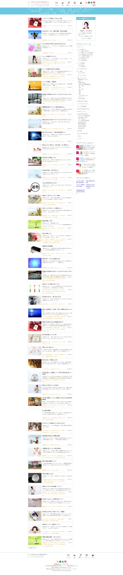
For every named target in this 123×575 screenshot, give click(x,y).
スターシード (30, 9)
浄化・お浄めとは (54, 289)
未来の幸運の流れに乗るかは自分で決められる (80, 192)
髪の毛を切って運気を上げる (49, 360)
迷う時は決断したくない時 (49, 334)
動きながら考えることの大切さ (50, 385)
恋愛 (64, 457)
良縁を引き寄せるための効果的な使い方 (52, 322)
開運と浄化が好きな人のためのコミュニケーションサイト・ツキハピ (61, 568)
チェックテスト (81, 64)
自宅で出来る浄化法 (54, 101)
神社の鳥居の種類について (49, 461)
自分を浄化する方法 (55, 100)
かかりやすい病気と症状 (64, 13)
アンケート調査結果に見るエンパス (85, 55)
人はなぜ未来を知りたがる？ (49, 183)
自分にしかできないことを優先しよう (52, 208)
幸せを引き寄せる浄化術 (45, 13)
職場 (59, 457)
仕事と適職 (54, 13)
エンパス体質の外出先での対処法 (51, 69)
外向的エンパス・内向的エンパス (51, 524)
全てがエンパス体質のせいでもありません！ (54, 423)
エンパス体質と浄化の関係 (54, 533)
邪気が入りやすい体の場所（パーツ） (52, 486)
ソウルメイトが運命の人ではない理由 (52, 18)
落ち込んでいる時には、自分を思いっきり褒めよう (55, 145)
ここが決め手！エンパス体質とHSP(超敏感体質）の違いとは (89, 160)
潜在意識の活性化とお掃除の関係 (51, 435)
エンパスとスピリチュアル (48, 11)
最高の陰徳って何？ (47, 220)
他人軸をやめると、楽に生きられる (51, 296)
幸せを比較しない (47, 233)
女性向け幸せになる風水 (36, 11)
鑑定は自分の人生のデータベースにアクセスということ (56, 119)
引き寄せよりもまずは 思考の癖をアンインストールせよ (90, 186)
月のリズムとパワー (86, 11)
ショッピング (81, 5)
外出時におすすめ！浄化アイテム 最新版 (53, 511)
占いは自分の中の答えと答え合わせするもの (54, 43)
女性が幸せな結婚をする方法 (74, 11)
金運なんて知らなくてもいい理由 (51, 195)
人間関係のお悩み (45, 52)
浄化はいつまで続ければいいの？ (51, 284)
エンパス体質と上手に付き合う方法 (56, 87)
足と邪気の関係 (46, 410)
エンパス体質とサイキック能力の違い (86, 52)
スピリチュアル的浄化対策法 (47, 277)
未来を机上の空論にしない (49, 157)
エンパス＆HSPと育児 (82, 60)
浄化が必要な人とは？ (48, 473)
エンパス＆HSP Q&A (60, 9)
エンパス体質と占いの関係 (83, 57)
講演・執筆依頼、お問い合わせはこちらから (61, 567)
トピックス (79, 13)
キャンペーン (75, 5)
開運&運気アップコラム (46, 25)
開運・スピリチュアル (88, 9)
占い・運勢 (69, 9)
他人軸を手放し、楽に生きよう (50, 170)
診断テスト (68, 5)
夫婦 (80, 87)
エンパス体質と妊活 (82, 58)
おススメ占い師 (56, 354)
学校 (61, 457)
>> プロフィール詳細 (86, 38)
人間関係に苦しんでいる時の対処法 (51, 448)
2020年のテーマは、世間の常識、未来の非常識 (54, 31)
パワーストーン (81, 97)
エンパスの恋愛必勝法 (60, 11)
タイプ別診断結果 (81, 66)
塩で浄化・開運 (47, 101)
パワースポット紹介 (78, 9)
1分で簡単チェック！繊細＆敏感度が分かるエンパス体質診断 (89, 172)
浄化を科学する (81, 128)
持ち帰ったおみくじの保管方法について (52, 499)
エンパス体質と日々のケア (49, 56)
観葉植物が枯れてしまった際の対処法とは (53, 107)
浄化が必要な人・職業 (57, 277)
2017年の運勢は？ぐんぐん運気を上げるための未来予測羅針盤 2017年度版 (89, 147)
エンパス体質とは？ (39, 9)
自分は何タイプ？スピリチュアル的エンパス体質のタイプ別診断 (89, 153)
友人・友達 (55, 457)
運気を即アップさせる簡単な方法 (51, 258)
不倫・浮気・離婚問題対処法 (47, 327)
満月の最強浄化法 (50, 278)
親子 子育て (54, 455)
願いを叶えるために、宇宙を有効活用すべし (54, 132)
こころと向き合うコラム (56, 25)
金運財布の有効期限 (47, 246)
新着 (63, 5)
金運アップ (53, 190)
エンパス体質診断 (49, 9)
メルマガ (56, 5)
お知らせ (73, 13)
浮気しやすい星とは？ (48, 347)
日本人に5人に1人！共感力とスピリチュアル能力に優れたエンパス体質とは (89, 166)
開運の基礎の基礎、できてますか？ (52, 537)
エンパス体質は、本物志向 (49, 81)
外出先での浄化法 (45, 520)
